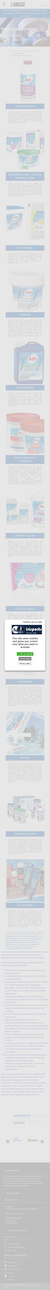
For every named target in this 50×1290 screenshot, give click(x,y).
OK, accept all (26, 654)
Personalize (25, 659)
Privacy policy (25, 663)
